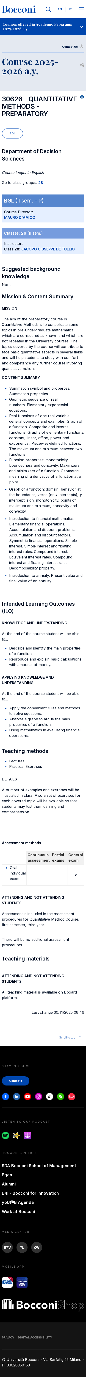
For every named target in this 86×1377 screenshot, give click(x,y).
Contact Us (70, 46)
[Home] (19, 9)
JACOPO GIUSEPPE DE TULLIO (48, 249)
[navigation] (43, 26)
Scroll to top (67, 1037)
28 (40, 182)
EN (60, 9)
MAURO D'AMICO (19, 217)
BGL (12, 133)
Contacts (15, 1081)
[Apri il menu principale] (81, 9)
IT (70, 9)
